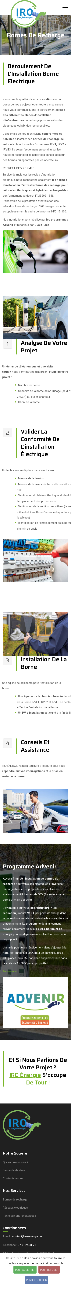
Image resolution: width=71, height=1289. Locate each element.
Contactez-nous (13, 1178)
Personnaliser (36, 1280)
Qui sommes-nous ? (15, 1162)
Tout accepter (25, 1269)
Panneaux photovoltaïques (19, 1215)
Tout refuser (49, 1269)
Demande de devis (14, 1170)
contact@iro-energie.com (28, 1236)
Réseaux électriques (15, 1207)
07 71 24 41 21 (27, 1245)
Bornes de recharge (15, 1199)
